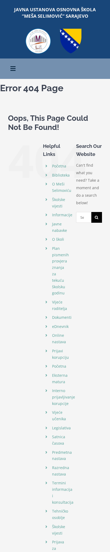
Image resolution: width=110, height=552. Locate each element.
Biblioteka (61, 175)
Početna (59, 166)
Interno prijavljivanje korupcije (63, 397)
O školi (58, 239)
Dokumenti (62, 317)
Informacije (62, 214)
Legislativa (61, 427)
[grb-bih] (70, 30)
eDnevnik (60, 326)
